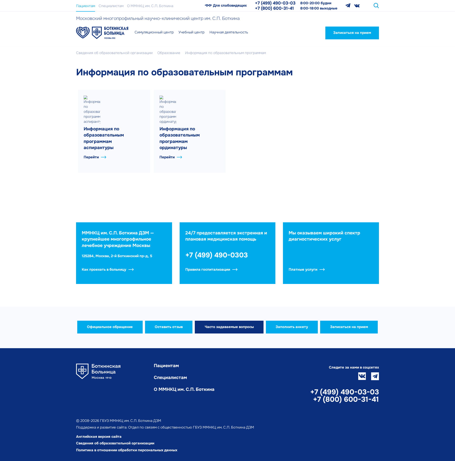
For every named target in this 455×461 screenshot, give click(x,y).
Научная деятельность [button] (228, 32)
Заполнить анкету (292, 326)
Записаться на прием (352, 32)
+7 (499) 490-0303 (216, 255)
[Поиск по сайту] (376, 5)
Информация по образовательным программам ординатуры (179, 138)
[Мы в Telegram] (348, 6)
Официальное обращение (110, 326)
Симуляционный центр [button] (154, 32)
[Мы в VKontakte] (357, 6)
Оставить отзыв (169, 326)
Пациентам (85, 6)
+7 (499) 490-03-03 (275, 3)
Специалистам (111, 6)
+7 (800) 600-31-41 (274, 8)
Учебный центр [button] (191, 32)
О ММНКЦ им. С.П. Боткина (150, 6)
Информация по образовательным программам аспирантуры (104, 138)
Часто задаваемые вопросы (229, 326)
